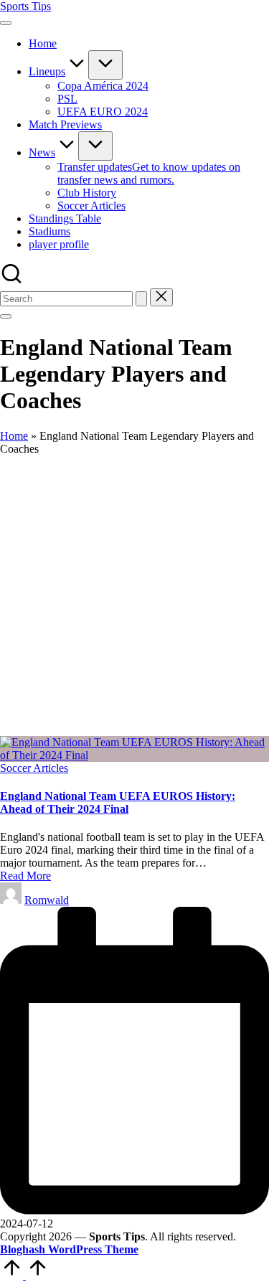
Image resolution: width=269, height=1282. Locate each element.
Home (14, 436)
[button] (141, 298)
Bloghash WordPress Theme (69, 1249)
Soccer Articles (34, 768)
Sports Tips (25, 6)
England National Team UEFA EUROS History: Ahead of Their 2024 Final (117, 802)
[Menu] (5, 23)
